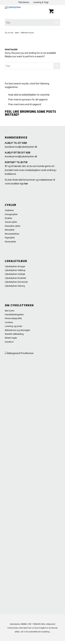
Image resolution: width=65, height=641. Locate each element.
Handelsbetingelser (14, 314)
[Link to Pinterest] (32, 636)
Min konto (9, 310)
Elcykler (8, 218)
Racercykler (10, 241)
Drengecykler (11, 214)
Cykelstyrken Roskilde (15, 278)
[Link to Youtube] (42, 636)
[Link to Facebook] (37, 636)
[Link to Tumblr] (57, 636)
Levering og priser (13, 326)
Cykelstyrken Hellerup (15, 270)
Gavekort (9, 342)
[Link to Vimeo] (47, 636)
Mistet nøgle (11, 338)
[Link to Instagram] (52, 636)
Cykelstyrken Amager (15, 266)
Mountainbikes (12, 234)
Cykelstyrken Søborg (15, 286)
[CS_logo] (21, 11)
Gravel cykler (11, 222)
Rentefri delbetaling (14, 334)
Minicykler (9, 230)
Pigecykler (10, 237)
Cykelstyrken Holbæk (15, 274)
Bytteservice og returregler (17, 330)
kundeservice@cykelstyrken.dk (21, 146)
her (26, 183)
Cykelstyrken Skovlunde (16, 282)
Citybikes (9, 210)
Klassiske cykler (12, 226)
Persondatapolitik (13, 318)
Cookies (9, 322)
